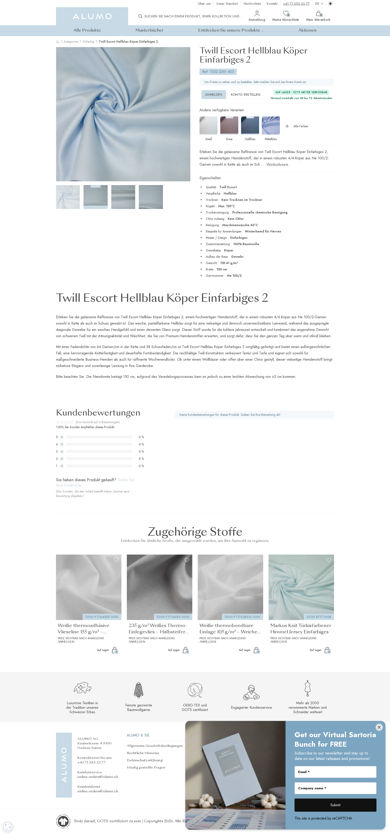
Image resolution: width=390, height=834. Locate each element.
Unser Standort (227, 3)
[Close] (379, 727)
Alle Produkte (87, 31)
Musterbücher (149, 31)
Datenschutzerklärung (145, 760)
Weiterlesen (277, 165)
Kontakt (272, 3)
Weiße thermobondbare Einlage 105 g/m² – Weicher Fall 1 (229, 629)
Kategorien (71, 41)
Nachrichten (252, 3)
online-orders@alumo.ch (97, 776)
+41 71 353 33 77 (296, 3)
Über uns (204, 3)
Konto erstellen (245, 94)
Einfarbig (88, 41)
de (317, 3)
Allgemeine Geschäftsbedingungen (155, 746)
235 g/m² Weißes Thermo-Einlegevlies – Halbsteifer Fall (158, 629)
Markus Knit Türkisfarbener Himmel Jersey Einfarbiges (300, 629)
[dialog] (7, 826)
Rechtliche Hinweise (143, 753)
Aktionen (307, 31)
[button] (61, 114)
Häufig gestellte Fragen (146, 767)
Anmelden (213, 94)
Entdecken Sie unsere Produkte (229, 31)
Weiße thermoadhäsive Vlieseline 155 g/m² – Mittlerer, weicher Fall (83, 629)
